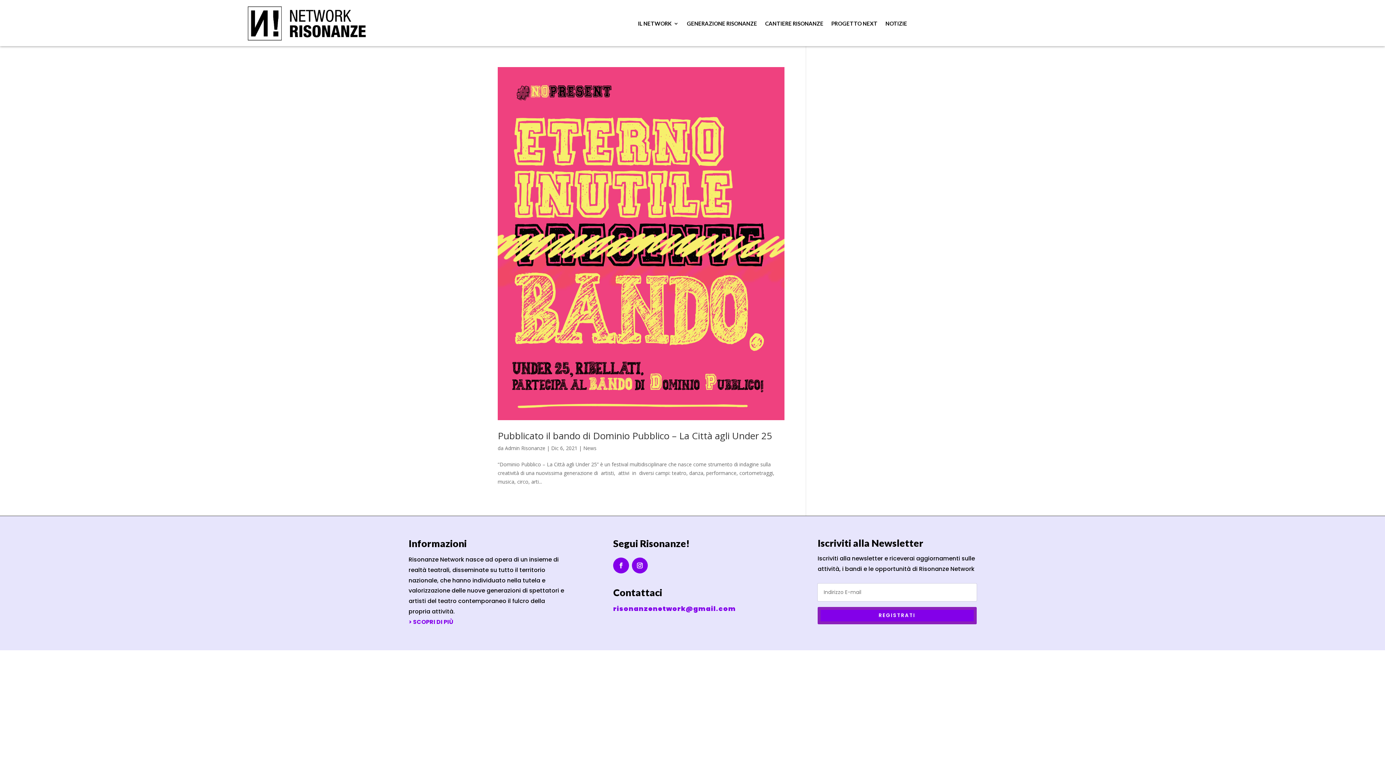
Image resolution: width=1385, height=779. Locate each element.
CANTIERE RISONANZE (794, 23)
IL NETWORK (655, 23)
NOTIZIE (896, 23)
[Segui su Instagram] (640, 565)
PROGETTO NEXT (854, 23)
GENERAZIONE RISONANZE (722, 23)
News (590, 448)
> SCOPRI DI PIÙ (431, 622)
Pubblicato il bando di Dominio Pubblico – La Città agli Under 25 (635, 435)
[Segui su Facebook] (621, 565)
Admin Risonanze (525, 448)
